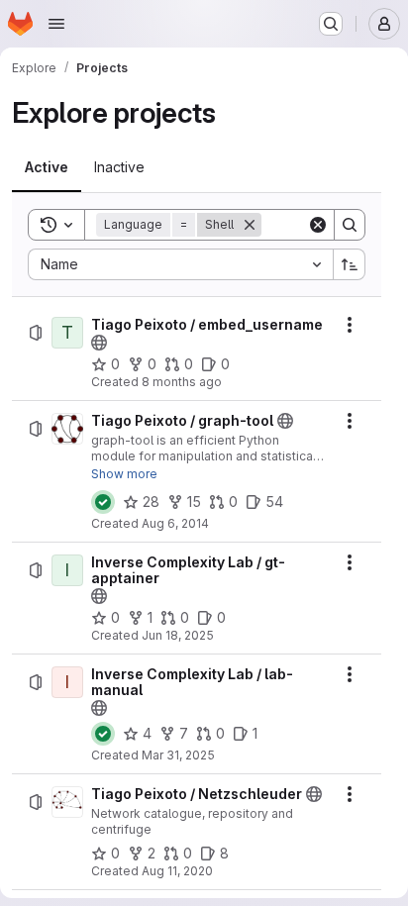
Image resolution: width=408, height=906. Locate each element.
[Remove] (249, 225)
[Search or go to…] (331, 24)
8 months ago (182, 381)
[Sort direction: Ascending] (349, 264)
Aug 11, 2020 (177, 870)
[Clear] (318, 225)
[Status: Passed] (103, 502)
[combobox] (180, 264)
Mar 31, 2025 (178, 755)
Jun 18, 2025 (178, 635)
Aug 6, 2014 (175, 523)
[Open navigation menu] (56, 24)
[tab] (46, 167)
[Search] (349, 225)
